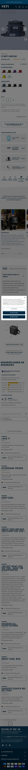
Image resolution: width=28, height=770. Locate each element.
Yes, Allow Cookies (14, 312)
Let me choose (14, 308)
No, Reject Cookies (14, 316)
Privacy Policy (20, 302)
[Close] (24, 297)
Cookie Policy (5, 303)
